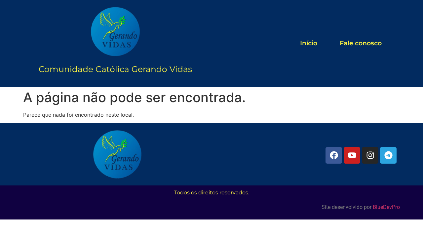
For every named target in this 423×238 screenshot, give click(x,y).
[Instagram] (370, 155)
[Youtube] (352, 155)
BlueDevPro (386, 207)
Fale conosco (361, 43)
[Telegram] (388, 155)
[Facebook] (334, 155)
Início (308, 43)
